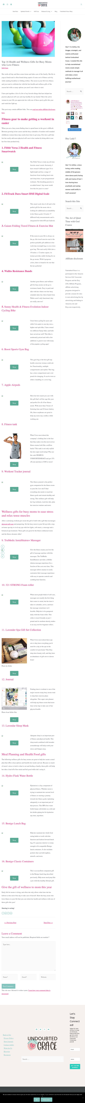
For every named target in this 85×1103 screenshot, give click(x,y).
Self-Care (5, 68)
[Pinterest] (11, 4)
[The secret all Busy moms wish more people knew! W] (76, 117)
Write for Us (8, 1048)
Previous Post (10, 922)
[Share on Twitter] (5, 913)
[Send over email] (11, 913)
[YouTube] (48, 1029)
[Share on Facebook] (3, 913)
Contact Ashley (9, 1045)
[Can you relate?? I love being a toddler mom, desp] (80, 117)
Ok (36, 1099)
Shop (14, 169)
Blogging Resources (7, 1053)
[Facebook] (3, 4)
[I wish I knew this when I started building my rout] (76, 113)
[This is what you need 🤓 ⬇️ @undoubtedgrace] (68, 122)
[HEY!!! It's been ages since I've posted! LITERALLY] (68, 113)
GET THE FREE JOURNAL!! (75, 1066)
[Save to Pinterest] (8, 913)
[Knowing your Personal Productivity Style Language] (80, 113)
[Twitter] (40, 1029)
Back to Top (7, 1035)
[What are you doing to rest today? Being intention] (72, 117)
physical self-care (8, 524)
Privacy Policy (9, 1038)
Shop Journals (8, 1041)
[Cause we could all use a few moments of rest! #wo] (72, 113)
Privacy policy (46, 1099)
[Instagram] (7, 4)
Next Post (48, 922)
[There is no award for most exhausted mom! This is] (68, 117)
